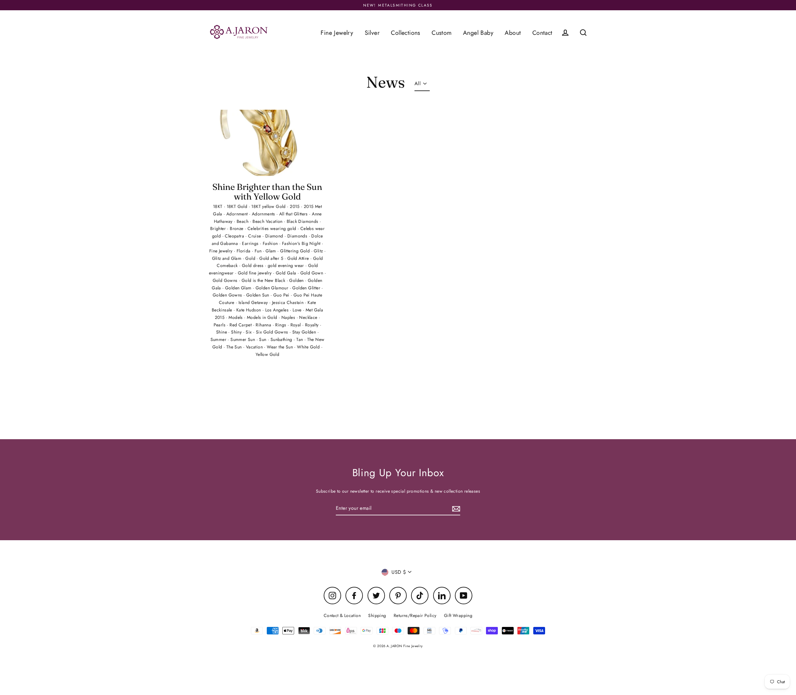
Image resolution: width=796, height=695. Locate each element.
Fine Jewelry (337, 32)
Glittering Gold (295, 251)
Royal (296, 325)
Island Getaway (253, 302)
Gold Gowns (226, 280)
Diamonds (298, 236)
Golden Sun (258, 295)
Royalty (312, 325)
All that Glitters (294, 214)
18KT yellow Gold (269, 206)
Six (249, 332)
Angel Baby (478, 32)
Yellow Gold (267, 354)
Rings (281, 325)
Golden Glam (239, 288)
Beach (243, 221)
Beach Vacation (268, 221)
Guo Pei (282, 295)
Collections (405, 32)
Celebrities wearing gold (273, 228)
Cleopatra (235, 236)
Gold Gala (287, 273)
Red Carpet (241, 325)
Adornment (237, 214)
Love (298, 310)
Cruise (255, 236)
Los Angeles (277, 310)
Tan (300, 339)
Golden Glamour (273, 288)
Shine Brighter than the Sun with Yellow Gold (267, 192)
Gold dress (253, 265)
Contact (542, 32)
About (513, 32)
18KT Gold (238, 206)
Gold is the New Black (264, 280)
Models (236, 317)
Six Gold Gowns (272, 332)
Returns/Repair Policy (415, 615)
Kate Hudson (249, 310)
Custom (441, 32)
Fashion (271, 243)
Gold (251, 258)
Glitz (319, 251)
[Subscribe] (455, 508)
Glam (271, 251)
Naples (289, 317)
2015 (295, 206)
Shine (222, 332)
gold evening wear (286, 265)
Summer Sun (243, 339)
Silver (372, 32)
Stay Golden (304, 332)
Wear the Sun (280, 347)
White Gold (309, 347)
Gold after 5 (272, 258)
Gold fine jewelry (255, 273)
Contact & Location (342, 615)
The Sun (234, 347)
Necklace (309, 317)
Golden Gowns (228, 295)
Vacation (255, 347)
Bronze (237, 228)
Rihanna (264, 325)
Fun (259, 251)
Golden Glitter (307, 288)
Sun (263, 339)
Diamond (275, 236)
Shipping (377, 615)
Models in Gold (263, 317)
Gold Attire (298, 258)
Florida (244, 251)
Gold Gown (312, 273)
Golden (297, 280)
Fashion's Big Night (302, 243)
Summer (219, 339)
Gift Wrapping (458, 615)
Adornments (264, 214)
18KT (218, 206)
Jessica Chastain (288, 302)
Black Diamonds (303, 221)
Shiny (237, 332)
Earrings (251, 243)
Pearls (220, 325)
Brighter (218, 228)
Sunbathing (282, 339)
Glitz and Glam (227, 258)
